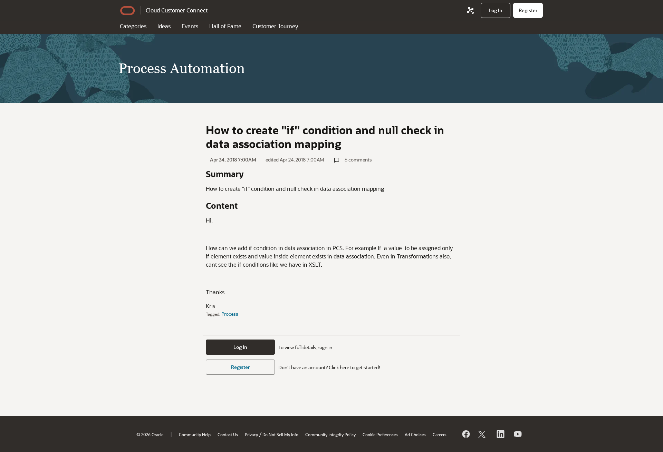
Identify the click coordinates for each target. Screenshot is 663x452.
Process (229, 314)
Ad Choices (415, 434)
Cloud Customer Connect (177, 10)
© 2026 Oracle (149, 434)
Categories (133, 26)
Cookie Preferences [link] (380, 434)
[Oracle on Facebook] (465, 434)
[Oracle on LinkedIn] (500, 434)
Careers (439, 434)
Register (240, 367)
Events (190, 26)
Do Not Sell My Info (280, 434)
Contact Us (228, 434)
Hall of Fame (225, 26)
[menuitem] (495, 10)
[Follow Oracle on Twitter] (482, 434)
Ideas (164, 26)
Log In (240, 347)
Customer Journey (275, 26)
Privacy (251, 434)
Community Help (195, 434)
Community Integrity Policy (330, 434)
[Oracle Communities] (470, 10)
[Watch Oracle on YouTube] (517, 434)
